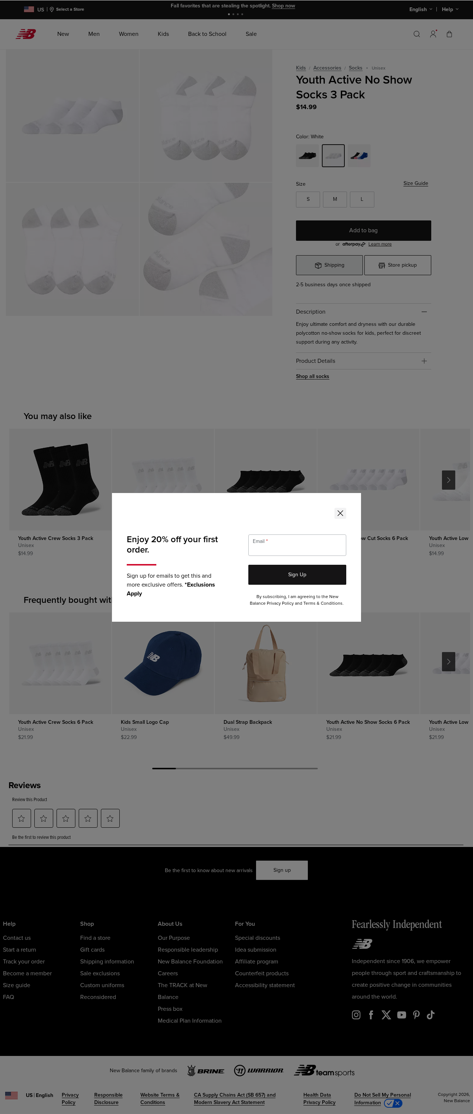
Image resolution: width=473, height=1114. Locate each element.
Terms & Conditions (323, 603)
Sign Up (297, 574)
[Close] (340, 513)
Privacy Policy (280, 603)
